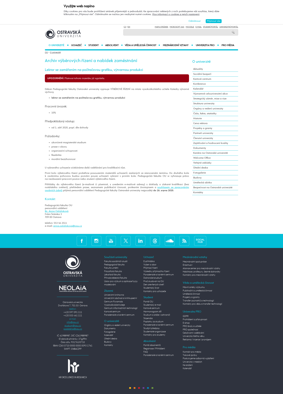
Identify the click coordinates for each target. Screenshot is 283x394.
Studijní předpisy (151, 328)
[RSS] (184, 240)
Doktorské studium (152, 278)
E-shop (186, 323)
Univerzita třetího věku (193, 336)
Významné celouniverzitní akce (210, 93)
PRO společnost (190, 330)
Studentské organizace (154, 331)
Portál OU (148, 302)
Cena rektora (200, 123)
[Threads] (155, 240)
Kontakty (198, 192)
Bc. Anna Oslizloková (56, 211)
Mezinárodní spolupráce (195, 262)
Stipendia (148, 318)
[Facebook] (82, 240)
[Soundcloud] (170, 240)
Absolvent (114, 45)
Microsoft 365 (177, 27)
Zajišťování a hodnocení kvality (210, 143)
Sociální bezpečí (202, 74)
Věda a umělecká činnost (142, 45)
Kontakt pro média (192, 352)
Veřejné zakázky (202, 163)
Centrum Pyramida (113, 302)
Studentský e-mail (152, 305)
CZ (125, 27)
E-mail (199, 27)
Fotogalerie (199, 173)
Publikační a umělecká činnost (197, 291)
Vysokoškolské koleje (114, 305)
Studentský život (151, 288)
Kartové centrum (202, 79)
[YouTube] (111, 240)
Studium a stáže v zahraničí (156, 315)
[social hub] (200, 240)
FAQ (145, 352)
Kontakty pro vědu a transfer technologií (202, 304)
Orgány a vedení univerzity (208, 108)
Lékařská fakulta (112, 275)
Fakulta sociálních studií (115, 261)
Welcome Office (202, 158)
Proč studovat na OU (153, 281)
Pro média (228, 45)
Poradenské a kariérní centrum (119, 315)
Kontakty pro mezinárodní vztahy (199, 275)
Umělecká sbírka (202, 182)
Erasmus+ (188, 265)
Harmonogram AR (152, 312)
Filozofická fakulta (113, 271)
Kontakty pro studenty (154, 335)
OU (46, 53)
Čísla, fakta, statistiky (205, 113)
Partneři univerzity (203, 133)
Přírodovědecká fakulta (115, 278)
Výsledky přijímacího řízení (156, 271)
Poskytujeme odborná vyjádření (198, 358)
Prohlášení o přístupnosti (195, 319)
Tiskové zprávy (190, 355)
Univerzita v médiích (192, 362)
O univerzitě (59, 45)
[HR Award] (73, 368)
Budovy (197, 177)
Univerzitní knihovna (114, 295)
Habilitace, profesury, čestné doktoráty (201, 272)
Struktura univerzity (204, 103)
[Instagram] (96, 240)
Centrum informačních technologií (120, 308)
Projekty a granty (202, 128)
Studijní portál (210, 27)
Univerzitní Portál (228, 27)
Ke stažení (188, 365)
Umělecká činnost (191, 294)
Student (95, 45)
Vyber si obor (149, 265)
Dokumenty (199, 148)
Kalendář (198, 89)
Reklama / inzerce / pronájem (197, 340)
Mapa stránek (161, 27)
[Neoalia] (73, 288)
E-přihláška (149, 261)
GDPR (186, 316)
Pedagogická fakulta (114, 265)
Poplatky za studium (153, 322)
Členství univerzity (203, 138)
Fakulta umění (111, 268)
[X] (126, 240)
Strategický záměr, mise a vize (209, 98)
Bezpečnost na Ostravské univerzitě (212, 187)
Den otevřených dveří (153, 285)
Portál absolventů (152, 345)
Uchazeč (78, 45)
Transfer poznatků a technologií (198, 301)
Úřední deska (200, 167)
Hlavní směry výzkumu (194, 287)
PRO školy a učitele (192, 326)
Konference (199, 84)
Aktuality (198, 69)
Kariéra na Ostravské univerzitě (210, 153)
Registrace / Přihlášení (154, 349)
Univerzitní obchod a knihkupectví (120, 298)
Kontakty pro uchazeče (154, 291)
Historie (197, 118)
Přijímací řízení (150, 268)
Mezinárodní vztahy (178, 45)
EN (129, 27)
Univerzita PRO (207, 45)
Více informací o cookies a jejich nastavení (175, 14)
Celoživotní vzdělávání (193, 333)
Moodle (190, 27)
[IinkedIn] (140, 240)
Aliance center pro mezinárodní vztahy (201, 268)
